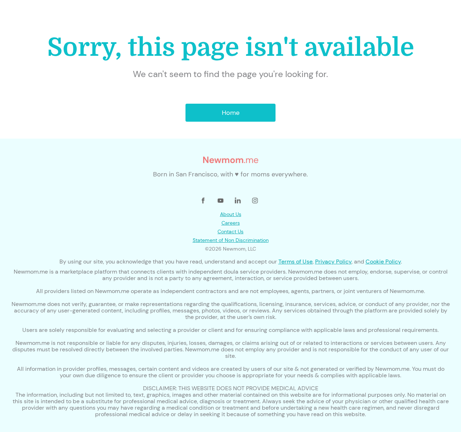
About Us (230, 214)
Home (231, 112)
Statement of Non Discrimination (231, 240)
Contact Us (230, 231)
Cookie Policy (383, 261)
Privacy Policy (333, 261)
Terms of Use (295, 261)
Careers (230, 223)
